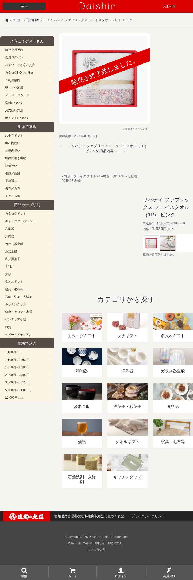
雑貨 (8, 327)
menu (24, 6)
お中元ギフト (14, 135)
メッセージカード (17, 95)
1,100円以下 (13, 352)
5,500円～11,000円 (18, 390)
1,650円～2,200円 (17, 367)
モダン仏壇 (12, 196)
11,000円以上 (14, 397)
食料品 (9, 266)
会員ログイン (14, 57)
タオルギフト (14, 281)
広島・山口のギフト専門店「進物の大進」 (96, 543)
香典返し (11, 181)
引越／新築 (12, 173)
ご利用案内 (12, 80)
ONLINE (16, 20)
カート (72, 575)
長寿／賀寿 (12, 188)
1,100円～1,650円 (17, 360)
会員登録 (169, 575)
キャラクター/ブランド (20, 221)
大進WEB (169, 6)
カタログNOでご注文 (19, 72)
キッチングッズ (15, 304)
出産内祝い (12, 143)
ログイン (121, 575)
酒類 (8, 274)
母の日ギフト (36, 20)
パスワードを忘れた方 (20, 65)
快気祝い (11, 166)
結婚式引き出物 (15, 158)
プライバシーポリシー (148, 516)
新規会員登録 (14, 50)
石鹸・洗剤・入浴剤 (18, 297)
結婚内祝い (12, 150)
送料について (14, 103)
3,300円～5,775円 (17, 382)
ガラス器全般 (14, 244)
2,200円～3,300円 (17, 375)
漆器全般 (11, 251)
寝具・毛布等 (14, 289)
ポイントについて (17, 118)
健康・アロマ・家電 (18, 312)
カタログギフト (15, 213)
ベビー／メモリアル (18, 334)
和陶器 (9, 229)
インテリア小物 (15, 319)
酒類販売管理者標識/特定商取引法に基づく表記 (89, 516)
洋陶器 (9, 236)
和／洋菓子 (12, 259)
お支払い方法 (14, 110)
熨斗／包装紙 (14, 87)
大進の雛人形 (96, 549)
